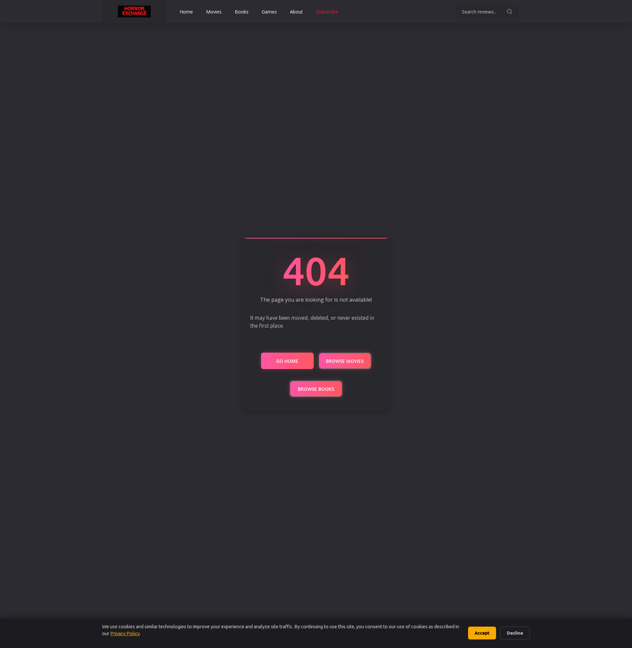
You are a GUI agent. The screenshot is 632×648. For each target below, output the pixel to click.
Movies (214, 12)
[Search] (509, 11)
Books (242, 12)
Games (269, 12)
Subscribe (327, 12)
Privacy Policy (125, 633)
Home (186, 12)
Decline (515, 633)
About (296, 12)
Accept (482, 633)
